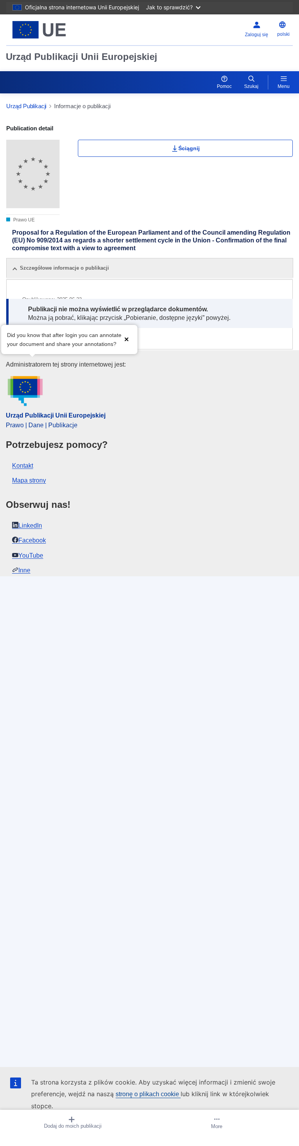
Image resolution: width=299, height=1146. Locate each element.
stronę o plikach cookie (148, 1094)
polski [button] (283, 34)
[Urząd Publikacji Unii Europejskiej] (56, 30)
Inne (24, 570)
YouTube (30, 555)
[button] (126, 339)
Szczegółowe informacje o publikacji (64, 268)
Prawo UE (23, 220)
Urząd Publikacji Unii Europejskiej (81, 56)
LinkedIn (30, 525)
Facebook (32, 540)
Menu (284, 86)
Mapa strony (29, 480)
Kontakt (22, 465)
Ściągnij (189, 148)
